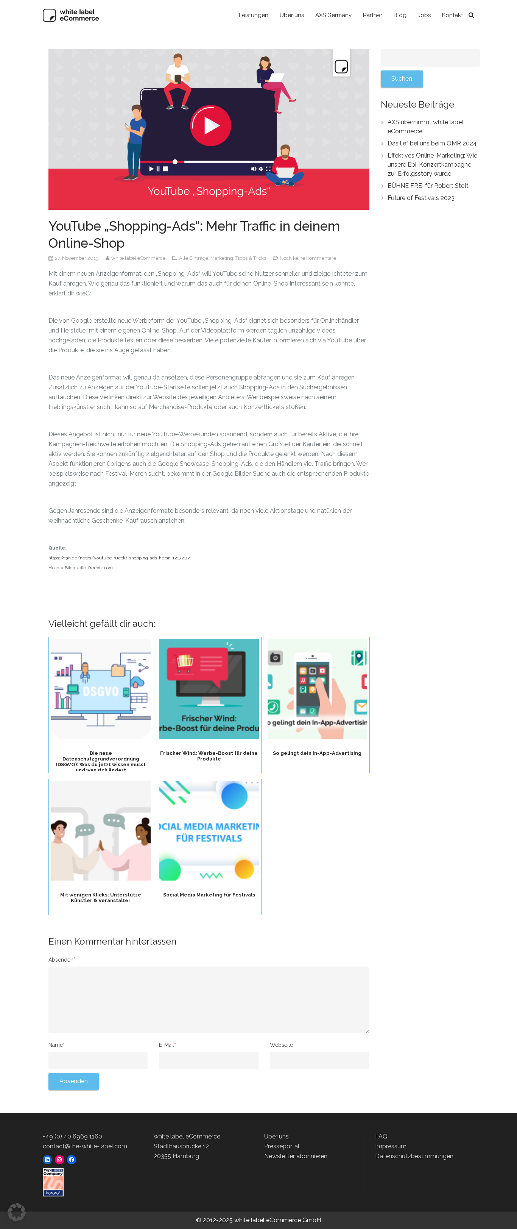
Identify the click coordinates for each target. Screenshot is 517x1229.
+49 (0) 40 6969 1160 (72, 1136)
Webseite (281, 1045)
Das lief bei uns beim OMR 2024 (432, 143)
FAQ (381, 1136)
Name (56, 1045)
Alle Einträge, (194, 258)
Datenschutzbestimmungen (414, 1156)
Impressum (390, 1146)
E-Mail (167, 1045)
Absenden (61, 960)
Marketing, (222, 258)
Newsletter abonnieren (295, 1156)
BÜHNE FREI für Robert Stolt (428, 185)
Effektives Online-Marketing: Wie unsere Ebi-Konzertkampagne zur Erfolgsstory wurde (432, 164)
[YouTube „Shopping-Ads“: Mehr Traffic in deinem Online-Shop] (208, 129)
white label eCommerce (139, 258)
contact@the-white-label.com (85, 1146)
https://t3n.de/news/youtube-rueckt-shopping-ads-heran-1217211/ (119, 558)
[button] (16, 1212)
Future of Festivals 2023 (421, 197)
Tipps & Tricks (251, 258)
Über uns (276, 1136)
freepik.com (100, 567)
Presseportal (281, 1146)
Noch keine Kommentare (308, 258)
